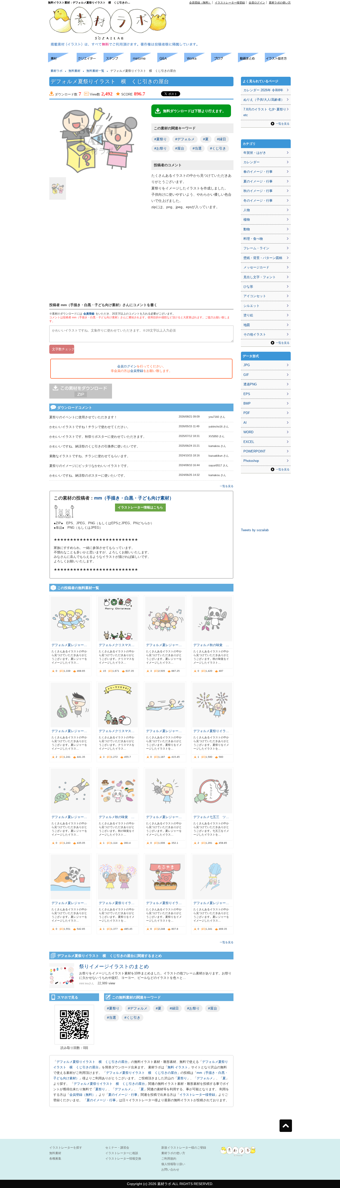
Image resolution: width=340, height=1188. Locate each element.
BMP (247, 403)
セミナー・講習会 (117, 1147)
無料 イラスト (178, 1067)
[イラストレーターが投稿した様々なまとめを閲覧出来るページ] (143, 61)
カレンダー (251, 162)
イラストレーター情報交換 (123, 1158)
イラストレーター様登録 (230, 2)
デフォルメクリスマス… (116, 645)
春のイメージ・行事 (258, 171)
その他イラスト (254, 334)
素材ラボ (56, 71)
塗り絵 (248, 315)
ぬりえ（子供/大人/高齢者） (263, 99)
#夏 (206, 139)
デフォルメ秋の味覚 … (211, 645)
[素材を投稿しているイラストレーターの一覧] (90, 61)
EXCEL (248, 442)
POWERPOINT (254, 451)
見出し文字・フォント (259, 277)
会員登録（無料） (200, 2)
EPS (246, 394)
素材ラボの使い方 (280, 2)
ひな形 (248, 286)
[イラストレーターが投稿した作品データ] (197, 61)
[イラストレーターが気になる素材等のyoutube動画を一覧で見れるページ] (251, 61)
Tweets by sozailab (255, 530)
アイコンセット (254, 296)
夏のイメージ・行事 (122, 1095)
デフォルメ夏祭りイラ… (211, 731)
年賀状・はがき (254, 153)
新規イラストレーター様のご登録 (183, 1147)
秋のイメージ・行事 (258, 191)
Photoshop (251, 461)
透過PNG (250, 384)
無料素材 (74, 71)
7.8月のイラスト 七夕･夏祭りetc (264, 112)
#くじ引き (218, 148)
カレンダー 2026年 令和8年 (263, 90)
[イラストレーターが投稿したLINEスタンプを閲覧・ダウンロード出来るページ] (117, 61)
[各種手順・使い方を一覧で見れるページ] (278, 61)
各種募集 (55, 1158)
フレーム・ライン (256, 248)
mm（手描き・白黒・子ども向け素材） (134, 498)
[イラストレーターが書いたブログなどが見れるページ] (224, 61)
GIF (246, 375)
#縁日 (221, 139)
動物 (246, 229)
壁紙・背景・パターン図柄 (262, 258)
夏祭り (182, 1078)
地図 (246, 325)
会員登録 (88, 313)
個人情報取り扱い (173, 1164)
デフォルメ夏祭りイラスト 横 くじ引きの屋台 (92, 1062)
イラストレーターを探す (65, 1147)
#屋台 (179, 148)
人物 (246, 210)
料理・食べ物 (253, 239)
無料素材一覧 (95, 71)
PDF (246, 413)
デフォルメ (205, 1078)
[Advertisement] (233, 15)
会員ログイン (257, 2)
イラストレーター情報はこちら (140, 507)
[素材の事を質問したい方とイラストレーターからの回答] (170, 61)
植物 (246, 219)
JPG (246, 365)
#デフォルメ (185, 139)
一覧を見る (226, 486)
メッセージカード (256, 267)
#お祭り (160, 148)
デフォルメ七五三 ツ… (211, 817)
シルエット (251, 306)
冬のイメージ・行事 (258, 200)
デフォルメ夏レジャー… (69, 645)
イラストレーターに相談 (121, 1153)
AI (245, 422)
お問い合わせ (170, 1169)
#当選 (197, 148)
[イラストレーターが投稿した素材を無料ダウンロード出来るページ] (62, 61)
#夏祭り (160, 139)
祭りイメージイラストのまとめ (114, 966)
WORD (248, 432)
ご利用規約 (168, 1158)
